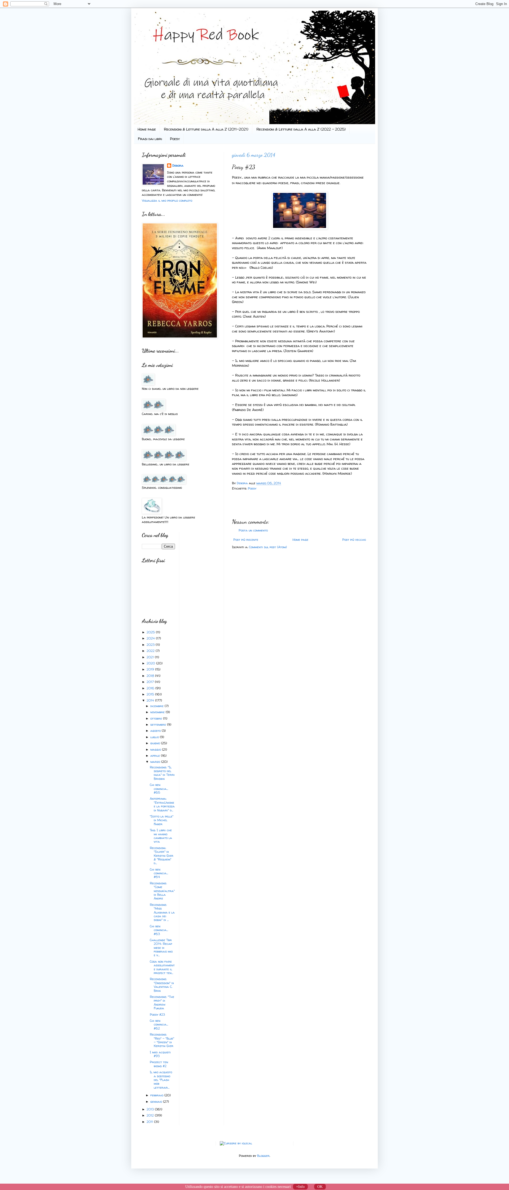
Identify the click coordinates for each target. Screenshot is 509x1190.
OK (320, 1187)
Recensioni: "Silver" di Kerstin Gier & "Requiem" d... (161, 856)
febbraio (157, 1095)
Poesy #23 (157, 1014)
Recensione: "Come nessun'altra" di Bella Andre (162, 891)
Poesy (175, 138)
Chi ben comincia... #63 (159, 930)
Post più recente (245, 539)
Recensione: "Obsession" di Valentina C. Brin (162, 985)
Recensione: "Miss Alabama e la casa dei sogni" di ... (162, 912)
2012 (151, 1115)
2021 (151, 657)
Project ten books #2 (159, 1064)
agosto (156, 730)
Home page (147, 129)
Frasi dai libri (150, 138)
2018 (151, 675)
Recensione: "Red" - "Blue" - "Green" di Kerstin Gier (162, 1040)
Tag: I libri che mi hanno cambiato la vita (161, 836)
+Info (300, 1187)
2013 (151, 1109)
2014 (151, 700)
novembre (158, 712)
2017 (151, 682)
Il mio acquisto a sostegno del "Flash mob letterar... (161, 1080)
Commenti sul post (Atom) (268, 547)
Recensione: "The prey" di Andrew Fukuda (162, 1002)
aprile (155, 755)
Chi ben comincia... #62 (159, 1024)
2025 (151, 632)
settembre (158, 724)
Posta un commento (253, 530)
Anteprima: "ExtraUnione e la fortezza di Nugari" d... (162, 804)
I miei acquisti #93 (160, 1054)
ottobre (156, 718)
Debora (243, 483)
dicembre (157, 706)
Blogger (263, 1155)
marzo (155, 761)
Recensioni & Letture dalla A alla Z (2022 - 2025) (301, 129)
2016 (151, 688)
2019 (151, 669)
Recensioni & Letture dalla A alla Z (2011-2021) (206, 129)
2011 (150, 1121)
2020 (151, 663)
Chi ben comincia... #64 (159, 873)
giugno (155, 743)
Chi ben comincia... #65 (159, 788)
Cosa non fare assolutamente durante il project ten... (162, 967)
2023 (151, 644)
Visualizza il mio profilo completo (167, 200)
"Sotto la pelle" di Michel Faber (161, 820)
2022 (151, 650)
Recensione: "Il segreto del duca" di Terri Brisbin (162, 773)
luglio (155, 737)
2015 (151, 694)
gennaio (156, 1101)
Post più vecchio (354, 539)
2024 (151, 638)
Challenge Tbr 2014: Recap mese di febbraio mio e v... (161, 948)
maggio (156, 749)
